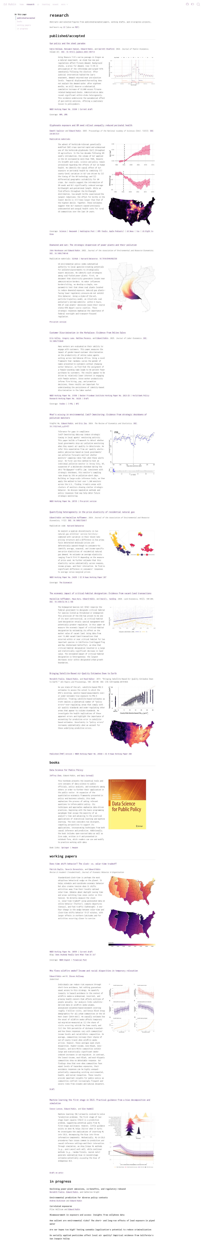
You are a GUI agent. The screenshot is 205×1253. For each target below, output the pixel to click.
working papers (24, 25)
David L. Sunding (108, 599)
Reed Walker (89, 679)
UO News (130, 231)
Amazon (75, 848)
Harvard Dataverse (75, 526)
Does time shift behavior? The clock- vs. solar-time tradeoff (83, 864)
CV (64, 27)
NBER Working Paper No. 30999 (63, 952)
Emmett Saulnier (57, 131)
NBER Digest (64, 960)
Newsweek (73, 231)
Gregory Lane (68, 338)
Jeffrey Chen (55, 776)
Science (62, 231)
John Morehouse (56, 250)
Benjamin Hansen (71, 49)
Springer (65, 848)
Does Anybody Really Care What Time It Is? (76, 955)
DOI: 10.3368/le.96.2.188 (61, 602)
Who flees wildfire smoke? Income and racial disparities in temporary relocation (94, 970)
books (19, 21)
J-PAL (70, 404)
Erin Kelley (55, 338)
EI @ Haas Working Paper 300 (118, 754)
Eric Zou (83, 423)
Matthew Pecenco (83, 338)
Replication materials (60, 139)
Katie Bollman (56, 49)
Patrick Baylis (56, 869)
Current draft (86, 109)
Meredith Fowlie (57, 679)
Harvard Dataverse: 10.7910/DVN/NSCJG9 (99, 259)
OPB (65, 114)
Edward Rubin (87, 49)
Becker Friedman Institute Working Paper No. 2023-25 (105, 396)
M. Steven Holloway (75, 976)
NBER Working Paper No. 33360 (63, 109)
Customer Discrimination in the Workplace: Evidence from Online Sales (88, 332)
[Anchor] (87, 35)
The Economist (65, 583)
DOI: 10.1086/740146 (59, 253)
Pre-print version (58, 322)
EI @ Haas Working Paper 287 (93, 577)
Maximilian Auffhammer (76, 517)
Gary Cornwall (87, 776)
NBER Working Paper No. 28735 (63, 501)
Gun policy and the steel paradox (67, 43)
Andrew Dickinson (57, 1201)
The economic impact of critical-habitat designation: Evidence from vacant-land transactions (100, 593)
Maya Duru (76, 599)
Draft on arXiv (56, 1173)
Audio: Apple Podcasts (112, 231)
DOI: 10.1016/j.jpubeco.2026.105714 (78, 52)
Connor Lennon (56, 1109)
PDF (76, 27)
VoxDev (62, 404)
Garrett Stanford (106, 49)
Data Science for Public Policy (66, 770)
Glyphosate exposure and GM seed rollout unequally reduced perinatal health (91, 125)
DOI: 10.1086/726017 (77, 520)
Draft (86, 398)
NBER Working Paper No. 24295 (63, 577)
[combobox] (198, 4)
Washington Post (87, 231)
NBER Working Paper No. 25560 (88, 754)
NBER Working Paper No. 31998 (63, 396)
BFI (77, 404)
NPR (60, 114)
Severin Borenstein (74, 869)
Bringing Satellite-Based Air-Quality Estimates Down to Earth (83, 673)
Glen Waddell (88, 1109)
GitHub (75, 259)
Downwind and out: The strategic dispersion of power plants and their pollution (93, 245)
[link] (64, 4)
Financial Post (80, 960)
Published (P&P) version (61, 754)
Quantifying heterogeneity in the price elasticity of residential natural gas (92, 512)
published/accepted (26, 18)
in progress (22, 28)
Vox (138, 231)
